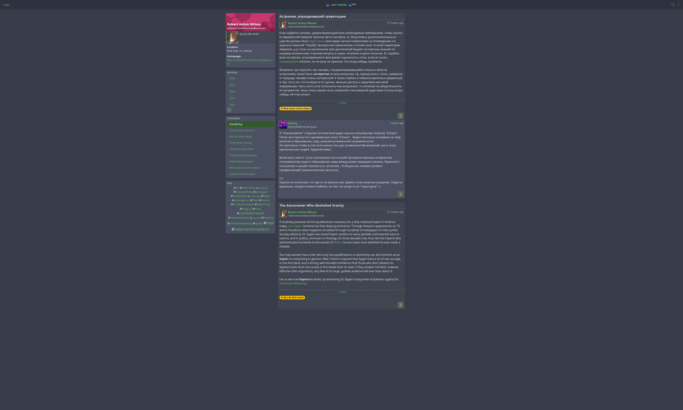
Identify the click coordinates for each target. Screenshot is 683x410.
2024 (232, 91)
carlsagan (261, 192)
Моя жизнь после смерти (245, 167)
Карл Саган (316, 41)
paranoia (256, 217)
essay (237, 200)
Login (6, 4)
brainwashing (244, 192)
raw (270, 223)
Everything (235, 124)
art (237, 188)
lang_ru (247, 209)
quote (259, 223)
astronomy (249, 188)
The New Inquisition (241, 149)
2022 (232, 104)
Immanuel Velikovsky (292, 283)
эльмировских (288, 61)
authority (263, 188)
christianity (240, 196)
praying (268, 218)
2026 (232, 78)
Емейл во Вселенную (242, 174)
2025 (232, 85)
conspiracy (254, 196)
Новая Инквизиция (241, 161)
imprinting (263, 204)
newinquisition (239, 218)
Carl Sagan (295, 226)
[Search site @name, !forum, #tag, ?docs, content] (673, 4)
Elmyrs (337, 242)
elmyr (266, 196)
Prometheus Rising (240, 142)
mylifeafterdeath (251, 213)
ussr (333, 4)
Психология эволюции (243, 155)
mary (258, 209)
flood (255, 200)
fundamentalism (243, 204)
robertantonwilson (251, 229)
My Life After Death (240, 136)
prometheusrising (240, 223)
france (265, 200)
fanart (246, 200)
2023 (232, 98)
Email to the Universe (242, 130)
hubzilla (342, 4)
